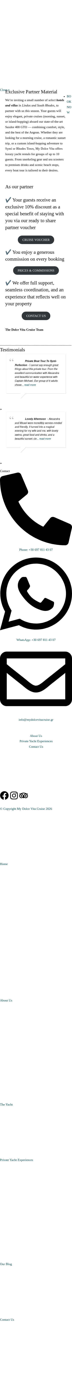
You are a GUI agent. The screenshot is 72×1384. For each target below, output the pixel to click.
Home (4, 864)
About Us (6, 1000)
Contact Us (7, 1319)
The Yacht (6, 1104)
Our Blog (6, 1264)
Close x (5, 90)
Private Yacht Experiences (16, 1160)
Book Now (9, 28)
